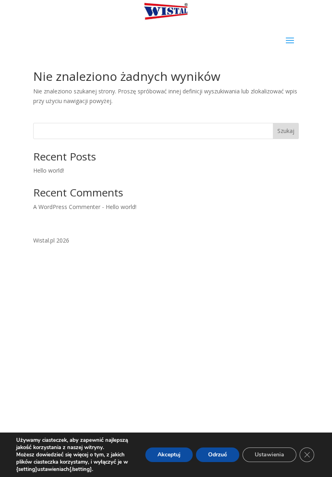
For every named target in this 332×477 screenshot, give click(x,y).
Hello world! (48, 170)
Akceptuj (169, 454)
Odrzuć (217, 454)
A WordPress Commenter (66, 207)
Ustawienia (269, 454)
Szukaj (285, 131)
